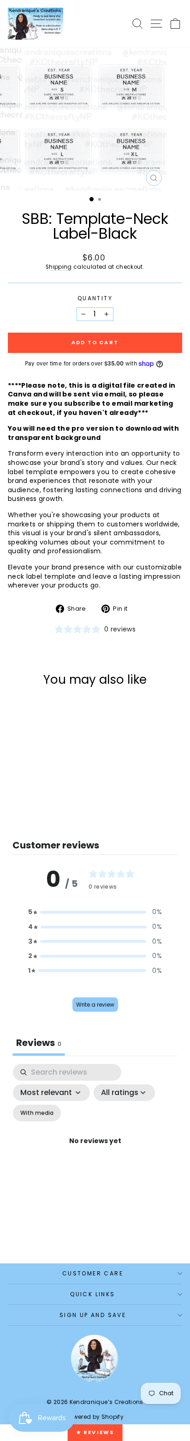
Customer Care (92, 1273)
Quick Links (92, 1294)
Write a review (95, 1004)
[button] (95, 912)
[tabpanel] (95, 1152)
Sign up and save (92, 1315)
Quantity (95, 298)
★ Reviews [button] (95, 1432)
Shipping (59, 267)
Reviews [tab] (38, 1042)
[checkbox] (37, 1113)
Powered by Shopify (95, 1417)
